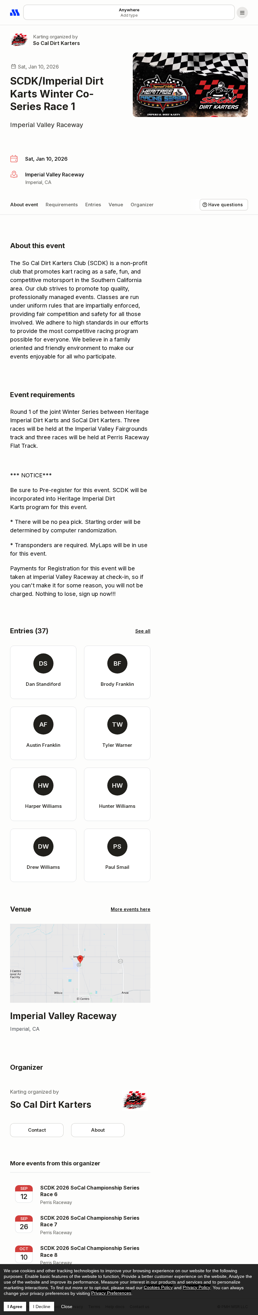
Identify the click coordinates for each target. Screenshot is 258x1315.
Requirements (62, 205)
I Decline (41, 1306)
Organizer (142, 205)
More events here (130, 909)
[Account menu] (242, 12)
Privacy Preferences (111, 1293)
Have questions (225, 204)
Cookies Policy (158, 1287)
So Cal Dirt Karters (56, 43)
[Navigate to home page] (15, 12)
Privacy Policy (196, 1287)
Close (66, 1306)
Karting (40, 37)
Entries (93, 205)
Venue (116, 205)
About (98, 1130)
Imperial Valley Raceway (46, 125)
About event (24, 205)
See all (142, 631)
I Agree (15, 1306)
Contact (37, 1130)
